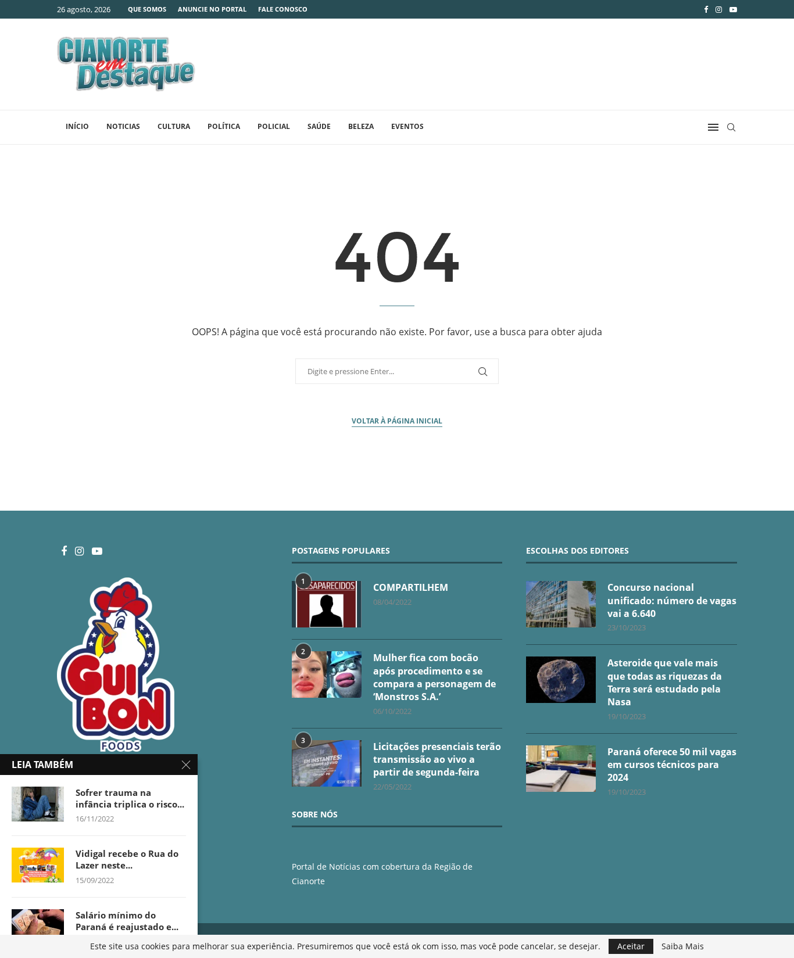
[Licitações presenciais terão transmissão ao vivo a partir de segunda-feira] (327, 763)
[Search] (731, 127)
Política (224, 126)
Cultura (174, 126)
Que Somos (147, 9)
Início (77, 126)
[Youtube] (733, 9)
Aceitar (631, 946)
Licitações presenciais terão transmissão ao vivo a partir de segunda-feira (437, 759)
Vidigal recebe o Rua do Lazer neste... (127, 859)
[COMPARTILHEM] (327, 604)
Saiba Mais (682, 946)
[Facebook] (706, 9)
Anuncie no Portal (212, 9)
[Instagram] (719, 9)
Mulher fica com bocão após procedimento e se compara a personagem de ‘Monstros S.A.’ (434, 677)
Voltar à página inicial (397, 421)
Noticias (123, 126)
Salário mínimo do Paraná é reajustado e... (127, 920)
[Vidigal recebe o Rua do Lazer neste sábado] (38, 865)
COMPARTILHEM (410, 587)
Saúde (319, 126)
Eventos (407, 126)
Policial (273, 126)
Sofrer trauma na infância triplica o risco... (130, 798)
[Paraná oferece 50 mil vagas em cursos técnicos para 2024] (561, 768)
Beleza (361, 126)
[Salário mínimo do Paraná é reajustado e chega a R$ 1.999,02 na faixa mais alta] (38, 926)
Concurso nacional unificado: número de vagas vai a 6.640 (671, 600)
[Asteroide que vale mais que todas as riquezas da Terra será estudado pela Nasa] (561, 679)
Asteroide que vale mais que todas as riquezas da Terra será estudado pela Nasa (664, 682)
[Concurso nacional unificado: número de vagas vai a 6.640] (561, 604)
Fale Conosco (282, 9)
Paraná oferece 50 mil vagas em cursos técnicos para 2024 (671, 764)
